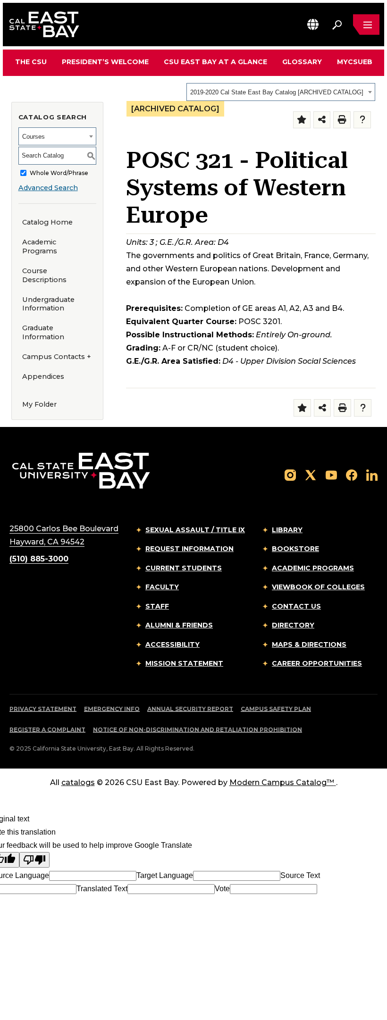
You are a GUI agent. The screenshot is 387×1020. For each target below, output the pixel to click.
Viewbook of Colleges (318, 587)
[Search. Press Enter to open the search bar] (336, 24)
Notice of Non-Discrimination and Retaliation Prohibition (197, 729)
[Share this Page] (322, 120)
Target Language (164, 875)
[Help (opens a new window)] (362, 120)
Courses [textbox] (33, 136)
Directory (293, 625)
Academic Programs (39, 246)
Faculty (162, 587)
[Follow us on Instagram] (290, 474)
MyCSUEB (354, 61)
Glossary (302, 62)
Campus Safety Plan (276, 708)
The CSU (31, 62)
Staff (157, 606)
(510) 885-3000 (38, 558)
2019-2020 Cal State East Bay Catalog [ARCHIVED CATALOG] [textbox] (276, 92)
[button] (313, 24)
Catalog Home (47, 222)
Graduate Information (43, 332)
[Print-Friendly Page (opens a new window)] (342, 120)
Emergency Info (112, 708)
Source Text (300, 875)
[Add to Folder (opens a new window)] (302, 120)
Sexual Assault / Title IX (195, 530)
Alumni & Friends (179, 625)
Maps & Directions (309, 644)
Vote (222, 889)
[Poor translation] (34, 860)
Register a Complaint (47, 729)
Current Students (183, 568)
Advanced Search (48, 188)
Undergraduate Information (48, 304)
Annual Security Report (190, 708)
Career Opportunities (317, 663)
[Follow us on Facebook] (351, 474)
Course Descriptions (44, 275)
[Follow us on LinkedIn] (372, 474)
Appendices (43, 376)
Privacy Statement (42, 708)
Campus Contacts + (56, 356)
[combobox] (280, 92)
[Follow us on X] (310, 474)
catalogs (78, 782)
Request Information (189, 548)
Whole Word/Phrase (59, 172)
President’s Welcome (105, 62)
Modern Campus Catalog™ (281, 782)
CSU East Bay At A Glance (215, 62)
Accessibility (172, 644)
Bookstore (295, 548)
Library (287, 530)
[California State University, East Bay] (80, 470)
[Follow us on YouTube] (331, 474)
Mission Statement (184, 663)
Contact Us (296, 606)
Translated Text (101, 889)
